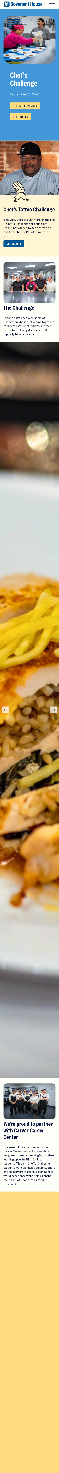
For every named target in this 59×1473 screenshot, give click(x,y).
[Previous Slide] (5, 710)
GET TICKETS (20, 117)
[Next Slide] (53, 710)
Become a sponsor (25, 106)
